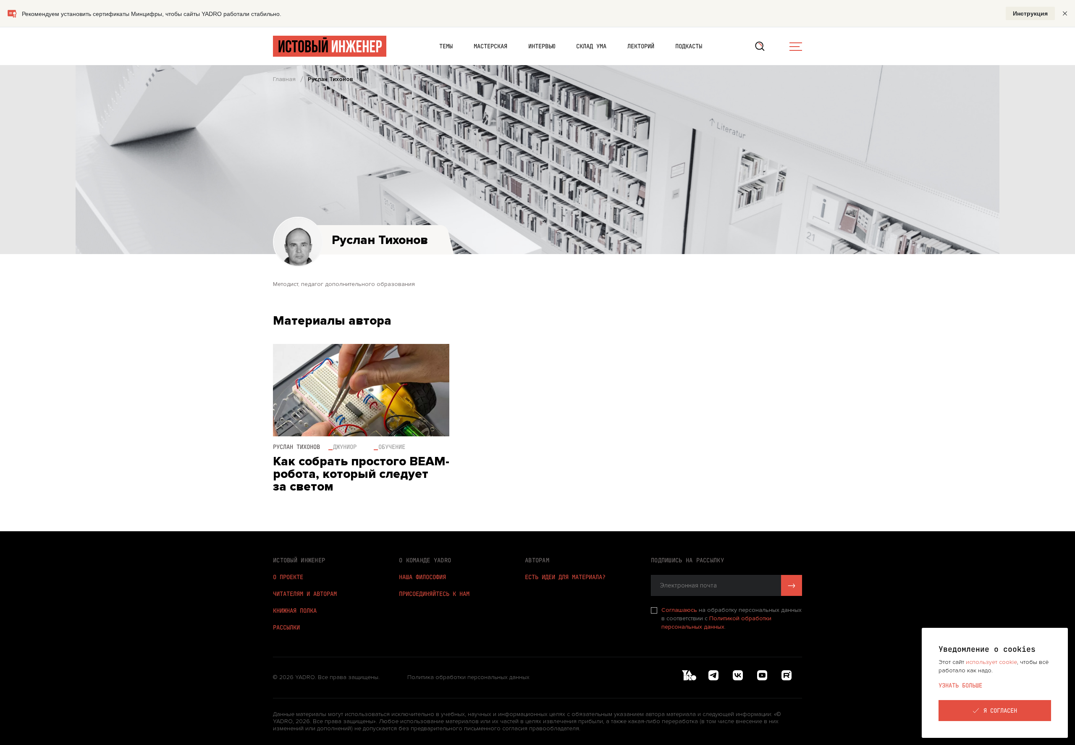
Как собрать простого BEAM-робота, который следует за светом (361, 474)
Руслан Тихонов (296, 447)
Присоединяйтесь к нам (434, 594)
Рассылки (286, 627)
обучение (391, 447)
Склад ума (591, 46)
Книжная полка (295, 610)
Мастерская (490, 46)
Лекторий (640, 46)
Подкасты (688, 46)
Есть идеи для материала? (565, 577)
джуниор (345, 447)
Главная (284, 79)
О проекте (288, 577)
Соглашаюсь (680, 610)
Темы (446, 46)
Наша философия (422, 577)
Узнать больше (960, 685)
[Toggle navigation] (796, 46)
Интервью (541, 46)
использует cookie (991, 662)
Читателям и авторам (305, 594)
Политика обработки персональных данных (468, 677)
